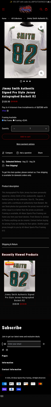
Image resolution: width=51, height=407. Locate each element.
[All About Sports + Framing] (25, 9)
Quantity (5, 128)
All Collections (16, 18)
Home (4, 18)
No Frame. (8, 120)
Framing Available (9, 117)
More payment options (26, 144)
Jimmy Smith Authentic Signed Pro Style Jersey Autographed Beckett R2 (19, 297)
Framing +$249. (20, 120)
